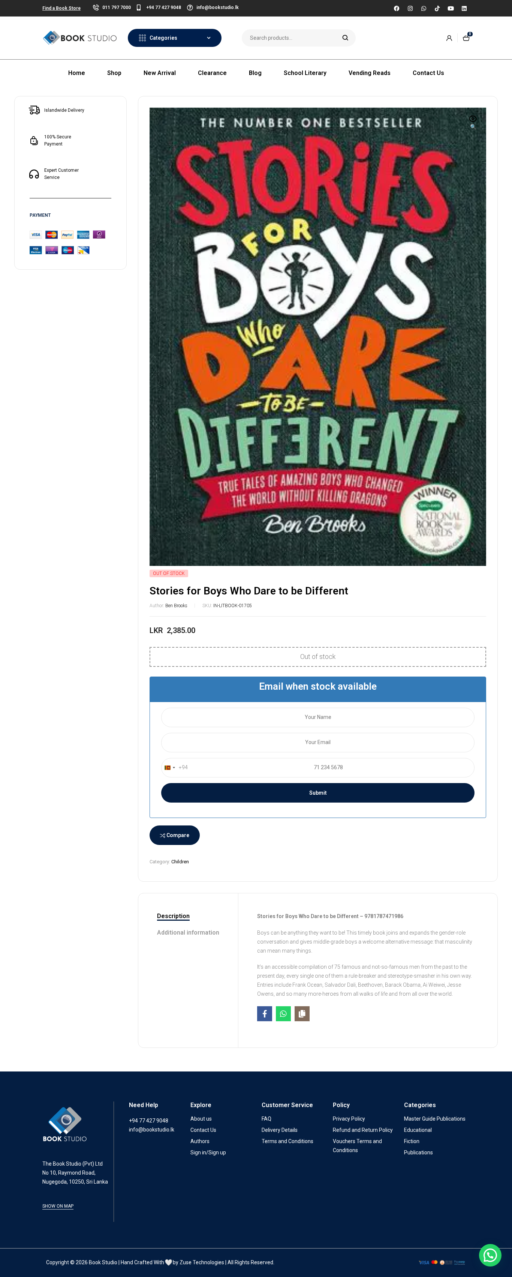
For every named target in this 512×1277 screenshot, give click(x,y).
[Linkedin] (464, 8)
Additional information (188, 932)
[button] (473, 123)
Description (173, 916)
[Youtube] (450, 8)
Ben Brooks (176, 605)
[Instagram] (410, 8)
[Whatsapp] (423, 8)
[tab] (188, 916)
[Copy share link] (302, 1013)
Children (180, 861)
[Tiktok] (437, 8)
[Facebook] (396, 8)
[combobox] (175, 767)
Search (345, 38)
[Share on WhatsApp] (283, 1013)
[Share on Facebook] (264, 1013)
